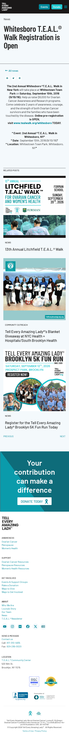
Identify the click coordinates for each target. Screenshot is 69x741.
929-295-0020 (14, 646)
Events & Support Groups (15, 581)
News (4, 615)
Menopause (7, 544)
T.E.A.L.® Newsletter (12, 618)
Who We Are (8, 605)
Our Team (6, 611)
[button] (44, 7)
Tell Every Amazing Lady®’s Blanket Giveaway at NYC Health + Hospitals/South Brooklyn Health (32, 336)
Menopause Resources (13, 565)
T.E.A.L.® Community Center (16, 660)
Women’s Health (10, 548)
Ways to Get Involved (12, 591)
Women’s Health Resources (15, 568)
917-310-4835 (13, 642)
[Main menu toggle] (65, 6)
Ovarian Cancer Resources (15, 561)
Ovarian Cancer (9, 541)
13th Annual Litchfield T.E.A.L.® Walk (34, 249)
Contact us (7, 639)
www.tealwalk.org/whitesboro (33, 123)
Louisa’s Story (9, 608)
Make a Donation (10, 585)
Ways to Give (8, 588)
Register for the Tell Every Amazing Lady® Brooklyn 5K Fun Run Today (32, 424)
